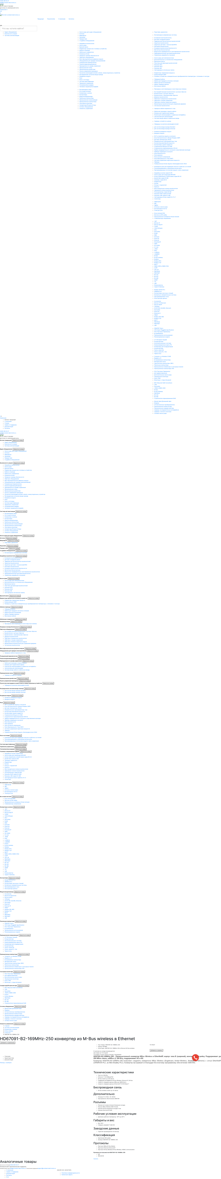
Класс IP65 (157, 378)
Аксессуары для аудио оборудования (90, 32)
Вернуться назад (18, 440)
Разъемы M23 (158, 66)
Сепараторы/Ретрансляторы (87, 105)
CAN (155, 384)
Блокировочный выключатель (163, 37)
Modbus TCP (157, 262)
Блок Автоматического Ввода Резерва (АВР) (167, 138)
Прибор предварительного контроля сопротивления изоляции (172, 150)
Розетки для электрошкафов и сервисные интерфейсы (170, 114)
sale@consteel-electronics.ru (8, 2)
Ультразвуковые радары (86, 85)
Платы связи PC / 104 (160, 351)
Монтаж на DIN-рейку (160, 215)
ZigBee (156, 205)
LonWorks (156, 252)
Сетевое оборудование (86, 106)
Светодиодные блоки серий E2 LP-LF (165, 197)
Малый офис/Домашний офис (162, 401)
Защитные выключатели (161, 43)
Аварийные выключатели (86, 43)
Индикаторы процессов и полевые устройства (93, 48)
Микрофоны (82, 35)
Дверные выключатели (161, 97)
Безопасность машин (11, 33)
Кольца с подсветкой (160, 185)
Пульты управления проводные (88, 71)
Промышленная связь (85, 67)
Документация (9, 426)
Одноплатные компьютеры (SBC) (163, 363)
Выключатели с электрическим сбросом (166, 95)
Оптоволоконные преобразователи (164, 404)
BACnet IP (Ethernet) (160, 303)
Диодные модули (159, 133)
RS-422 (156, 276)
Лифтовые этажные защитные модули (165, 102)
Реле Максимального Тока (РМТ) (163, 158)
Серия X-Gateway (159, 286)
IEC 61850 (157, 245)
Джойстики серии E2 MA (161, 178)
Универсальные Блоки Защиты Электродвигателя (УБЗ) (170, 163)
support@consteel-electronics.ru (47, 1168)
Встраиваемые (158, 333)
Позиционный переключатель (88, 62)
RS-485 (156, 278)
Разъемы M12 (158, 64)
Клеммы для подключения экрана (164, 113)
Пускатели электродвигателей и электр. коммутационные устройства (99, 73)
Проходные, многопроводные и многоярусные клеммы (170, 89)
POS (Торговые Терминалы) (162, 331)
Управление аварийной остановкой (164, 55)
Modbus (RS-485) (159, 316)
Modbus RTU (157, 261)
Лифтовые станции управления (163, 100)
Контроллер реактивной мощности (164, 143)
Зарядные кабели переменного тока (164, 108)
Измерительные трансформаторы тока (165, 141)
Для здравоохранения (160, 373)
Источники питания (85, 91)
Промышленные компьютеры (87, 101)
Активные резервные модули (162, 131)
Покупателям (51, 19)
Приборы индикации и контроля (163, 151)
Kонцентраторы (158, 341)
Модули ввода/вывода (86, 96)
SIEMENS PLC (158, 291)
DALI (155, 230)
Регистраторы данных (160, 298)
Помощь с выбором (6, 1062)
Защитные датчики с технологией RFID (165, 44)
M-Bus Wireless (158, 391)
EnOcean (156, 236)
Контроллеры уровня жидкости (163, 144)
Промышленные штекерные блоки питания (166, 216)
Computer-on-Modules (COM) (162, 356)
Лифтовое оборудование (86, 57)
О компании (61, 19)
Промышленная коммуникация (88, 100)
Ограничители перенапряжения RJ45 (165, 398)
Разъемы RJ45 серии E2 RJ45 (162, 193)
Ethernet (156, 240)
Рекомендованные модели (162, 337)
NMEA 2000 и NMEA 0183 (161, 266)
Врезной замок (83, 47)
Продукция (41, 19)
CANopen (157, 306)
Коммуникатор (158, 285)
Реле (80, 78)
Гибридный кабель (159, 79)
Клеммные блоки (84, 54)
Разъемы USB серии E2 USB (162, 195)
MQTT (156, 264)
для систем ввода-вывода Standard (164, 127)
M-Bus (156, 255)
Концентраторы (158, 348)
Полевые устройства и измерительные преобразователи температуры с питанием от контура (181, 76)
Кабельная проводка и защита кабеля (165, 111)
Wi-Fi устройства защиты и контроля (165, 136)
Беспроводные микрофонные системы (165, 35)
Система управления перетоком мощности (166, 160)
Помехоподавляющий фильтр (87, 64)
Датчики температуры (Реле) (162, 139)
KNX (155, 250)
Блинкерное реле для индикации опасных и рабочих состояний (172, 166)
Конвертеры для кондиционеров (163, 346)
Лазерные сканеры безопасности (89, 55)
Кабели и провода (84, 50)
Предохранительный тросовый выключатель (167, 53)
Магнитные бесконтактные (162, 50)
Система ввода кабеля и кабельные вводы (166, 118)
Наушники (82, 37)
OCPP (155, 267)
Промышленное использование (163, 335)
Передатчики (83, 39)
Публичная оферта (67, 1174)
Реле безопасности (159, 153)
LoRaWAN (157, 254)
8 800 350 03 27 (4, 0)
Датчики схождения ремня (162, 39)
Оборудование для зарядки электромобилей (92, 60)
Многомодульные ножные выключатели (166, 188)
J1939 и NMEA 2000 (159, 388)
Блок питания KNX (159, 213)
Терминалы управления (86, 83)
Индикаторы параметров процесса (164, 73)
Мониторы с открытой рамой (162, 380)
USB (155, 283)
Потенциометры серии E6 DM (162, 192)
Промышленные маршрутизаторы (164, 408)
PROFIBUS (157, 271)
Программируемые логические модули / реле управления (171, 170)
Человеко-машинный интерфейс (88, 86)
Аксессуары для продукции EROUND (164, 174)
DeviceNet (157, 231)
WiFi (155, 203)
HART (155, 243)
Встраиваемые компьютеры (162, 360)
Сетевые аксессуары (160, 413)
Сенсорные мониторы (85, 103)
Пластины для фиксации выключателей (165, 63)
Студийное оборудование (86, 40)
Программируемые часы (161, 296)
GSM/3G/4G (157, 201)
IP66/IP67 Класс (158, 328)
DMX (155, 235)
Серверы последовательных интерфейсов (166, 410)
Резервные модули (84, 76)
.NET (155, 221)
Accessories (157, 301)
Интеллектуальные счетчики (162, 343)
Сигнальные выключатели (162, 105)
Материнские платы (160, 361)
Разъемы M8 (158, 68)
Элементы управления (86, 108)
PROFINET (157, 273)
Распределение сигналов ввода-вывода (91, 74)
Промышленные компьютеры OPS (164, 368)
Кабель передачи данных (161, 84)
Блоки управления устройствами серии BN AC (167, 176)
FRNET (156, 315)
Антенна (81, 33)
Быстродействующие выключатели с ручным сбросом (170, 91)
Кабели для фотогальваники (162, 82)
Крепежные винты (159, 61)
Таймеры (156, 162)
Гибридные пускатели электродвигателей (166, 124)
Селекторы (157, 198)
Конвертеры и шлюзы (85, 93)
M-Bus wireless (158, 257)
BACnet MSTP (158, 304)
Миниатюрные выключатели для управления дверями (170, 104)
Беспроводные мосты (160, 208)
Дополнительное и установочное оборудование (168, 59)
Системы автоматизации (12, 35)
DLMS (155, 233)
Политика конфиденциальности (71, 1173)
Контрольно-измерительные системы (165, 295)
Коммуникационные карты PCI (163, 345)
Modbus (156, 259)
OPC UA (156, 269)
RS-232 (156, 274)
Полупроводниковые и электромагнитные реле (168, 168)
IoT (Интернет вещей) (160, 339)
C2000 (156, 226)
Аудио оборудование (11, 32)
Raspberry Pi (157, 358)
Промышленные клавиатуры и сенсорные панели (168, 366)
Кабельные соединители (86, 52)
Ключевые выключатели (161, 46)
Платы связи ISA (159, 350)
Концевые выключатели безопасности (165, 48)
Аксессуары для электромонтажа (164, 58)
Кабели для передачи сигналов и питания (166, 81)
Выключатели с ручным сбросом (164, 93)
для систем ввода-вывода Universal (164, 128)
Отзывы (7, 423)
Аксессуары (83, 45)
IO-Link (156, 247)
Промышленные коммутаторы (163, 406)
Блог (7, 1177)
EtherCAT (156, 311)
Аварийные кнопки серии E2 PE (163, 173)
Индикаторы (157, 181)
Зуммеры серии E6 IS (160, 179)
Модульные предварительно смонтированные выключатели (171, 51)
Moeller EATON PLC (159, 289)
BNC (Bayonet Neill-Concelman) (163, 383)
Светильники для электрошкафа (163, 116)
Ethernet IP (157, 313)
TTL (155, 281)
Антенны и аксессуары (161, 207)
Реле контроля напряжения (162, 156)
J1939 (155, 249)
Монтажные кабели (160, 86)
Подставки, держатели (160, 32)
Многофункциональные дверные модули (91, 59)
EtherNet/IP (157, 242)
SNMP (156, 280)
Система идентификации (86, 81)
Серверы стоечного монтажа (162, 411)
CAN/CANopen (158, 228)
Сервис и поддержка (11, 425)
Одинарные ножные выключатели (164, 190)
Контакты (71, 19)
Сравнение (3, 9)
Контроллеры (83, 94)
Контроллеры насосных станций (163, 293)
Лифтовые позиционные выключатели (165, 98)
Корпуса (156, 186)
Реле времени (158, 155)
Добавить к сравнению (7, 1042)
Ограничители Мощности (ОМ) (163, 146)
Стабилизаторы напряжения (162, 218)
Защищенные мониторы (161, 376)
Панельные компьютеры (86, 98)
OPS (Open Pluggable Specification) (164, 330)
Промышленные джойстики (87, 69)
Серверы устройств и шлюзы (162, 121)
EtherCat (156, 238)
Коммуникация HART (160, 74)
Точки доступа (158, 210)
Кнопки (156, 183)
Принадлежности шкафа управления (90, 66)
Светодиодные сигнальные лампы (164, 70)
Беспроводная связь (85, 89)
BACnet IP (157, 223)
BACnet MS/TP (158, 224)
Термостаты (157, 353)
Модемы (156, 403)
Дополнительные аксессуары (163, 374)
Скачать (95, 1158)
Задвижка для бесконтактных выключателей (167, 41)
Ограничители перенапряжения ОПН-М (165, 148)
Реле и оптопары (84, 79)
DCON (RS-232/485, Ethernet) (162, 308)
